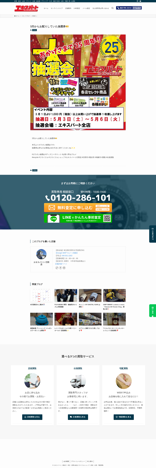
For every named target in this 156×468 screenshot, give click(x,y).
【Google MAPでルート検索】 (66, 253)
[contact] (140, 1)
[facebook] (60, 267)
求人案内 (90, 461)
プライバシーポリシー (78, 461)
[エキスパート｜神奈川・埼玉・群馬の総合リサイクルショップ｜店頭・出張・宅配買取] (26, 8)
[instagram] (137, 1)
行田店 (34, 30)
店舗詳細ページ (61, 264)
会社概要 (66, 461)
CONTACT (153, 235)
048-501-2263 (67, 256)
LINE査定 (153, 311)
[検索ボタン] (112, 8)
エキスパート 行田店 (41, 263)
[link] (57, 267)
